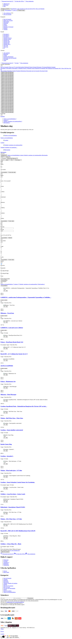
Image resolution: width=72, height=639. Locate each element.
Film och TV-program (8, 585)
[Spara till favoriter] (4, 291)
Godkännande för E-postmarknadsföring (15, 602)
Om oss (5, 571)
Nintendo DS (6, 40)
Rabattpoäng (6, 565)
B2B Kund (5, 5)
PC (4, 48)
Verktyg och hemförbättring (9, 592)
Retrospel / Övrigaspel (8, 26)
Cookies (2, 634)
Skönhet (5, 584)
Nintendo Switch (7, 39)
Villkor (2, 628)
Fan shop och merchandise (9, 588)
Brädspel (5, 28)
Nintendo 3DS (6, 41)
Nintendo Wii (6, 43)
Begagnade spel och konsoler (9, 58)
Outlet (4, 60)
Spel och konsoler (7, 19)
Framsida (3, 116)
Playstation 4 (6, 35)
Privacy (2, 631)
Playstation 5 (6, 34)
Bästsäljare (5, 54)
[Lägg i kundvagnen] (7, 291)
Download (5, 59)
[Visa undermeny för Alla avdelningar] (12, 13)
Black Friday (6, 572)
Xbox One (5, 46)
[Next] (2, 153)
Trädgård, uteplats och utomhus (10, 583)
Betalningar (6, 563)
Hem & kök (6, 582)
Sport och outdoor (7, 590)
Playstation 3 (6, 36)
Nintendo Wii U (6, 44)
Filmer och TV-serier (8, 20)
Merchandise (6, 21)
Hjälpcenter (6, 560)
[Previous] (4, 153)
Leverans (5, 561)
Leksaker (5, 29)
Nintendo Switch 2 (7, 38)
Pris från (2, 226)
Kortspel (5, 25)
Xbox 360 (5, 45)
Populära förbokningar (8, 56)
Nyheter (5, 55)
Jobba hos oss (6, 3)
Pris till (2, 229)
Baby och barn (6, 587)
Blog (4, 6)
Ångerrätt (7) (6, 562)
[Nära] (2, 66)
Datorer (5, 24)
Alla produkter (6, 52)
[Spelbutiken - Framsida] (27, 8)
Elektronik (5, 23)
